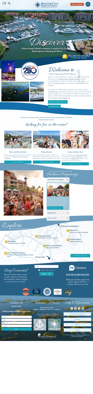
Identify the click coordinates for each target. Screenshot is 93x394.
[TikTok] (71, 308)
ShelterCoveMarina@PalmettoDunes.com (16, 311)
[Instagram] (79, 308)
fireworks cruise (75, 158)
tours (51, 85)
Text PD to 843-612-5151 (78, 274)
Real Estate (73, 230)
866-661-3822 (16, 306)
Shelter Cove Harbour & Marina (79, 335)
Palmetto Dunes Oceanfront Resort (69, 79)
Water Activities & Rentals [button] (16, 253)
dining (56, 83)
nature (73, 156)
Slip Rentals (12, 241)
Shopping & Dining (44, 236)
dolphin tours (54, 91)
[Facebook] (75, 308)
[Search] (9, 3)
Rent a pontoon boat (18, 156)
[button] (58, 102)
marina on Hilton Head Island (61, 98)
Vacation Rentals (75, 239)
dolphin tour (79, 156)
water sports (79, 83)
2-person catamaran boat (81, 155)
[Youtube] (82, 308)
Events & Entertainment (54, 245)
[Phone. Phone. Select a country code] (3, 322)
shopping (61, 83)
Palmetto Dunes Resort (77, 336)
